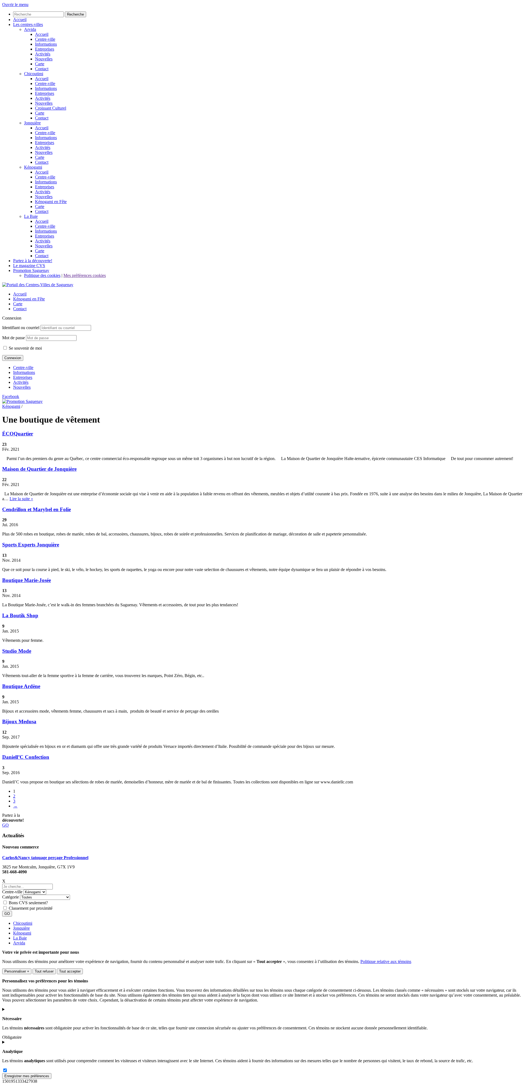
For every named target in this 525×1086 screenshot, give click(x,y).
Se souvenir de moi (25, 348)
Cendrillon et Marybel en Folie (36, 509)
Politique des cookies (42, 275)
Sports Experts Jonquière (30, 545)
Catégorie (10, 897)
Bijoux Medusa (19, 721)
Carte (17, 303)
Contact (20, 308)
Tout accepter (70, 971)
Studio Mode (16, 651)
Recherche (75, 14)
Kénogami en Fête (29, 299)
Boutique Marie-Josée (26, 580)
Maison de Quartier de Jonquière (39, 469)
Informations (24, 372)
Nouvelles (22, 387)
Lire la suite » (21, 498)
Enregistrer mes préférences (26, 1076)
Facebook (10, 396)
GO (5, 825)
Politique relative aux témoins (385, 961)
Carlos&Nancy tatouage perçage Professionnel (45, 857)
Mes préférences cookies (84, 275)
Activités (20, 382)
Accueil (20, 294)
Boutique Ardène (21, 686)
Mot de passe (13, 337)
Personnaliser (16, 971)
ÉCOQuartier (17, 434)
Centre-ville (23, 367)
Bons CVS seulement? (28, 902)
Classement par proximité (30, 908)
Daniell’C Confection (25, 757)
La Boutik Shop (20, 615)
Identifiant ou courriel (20, 327)
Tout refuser (44, 971)
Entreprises (22, 377)
